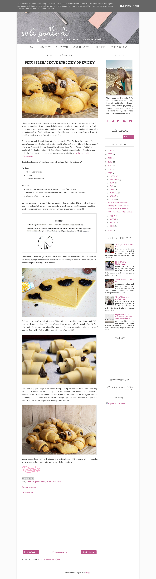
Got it (136, 6)
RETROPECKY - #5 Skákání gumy (122, 263)
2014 (110, 230)
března (113, 219)
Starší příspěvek (89, 552)
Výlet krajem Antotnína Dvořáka (119, 205)
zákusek (59, 482)
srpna (113, 190)
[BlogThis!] (25, 478)
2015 (110, 173)
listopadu (114, 180)
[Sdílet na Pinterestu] (32, 478)
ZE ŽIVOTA (45, 47)
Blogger (88, 573)
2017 (110, 165)
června (113, 196)
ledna (112, 226)
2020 (110, 154)
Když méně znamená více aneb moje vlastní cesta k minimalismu (123, 317)
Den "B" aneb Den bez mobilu (118, 202)
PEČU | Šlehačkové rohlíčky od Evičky (121, 212)
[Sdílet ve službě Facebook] (30, 478)
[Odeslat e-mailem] (23, 478)
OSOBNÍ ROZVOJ (82, 47)
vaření (54, 482)
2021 (110, 150)
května (113, 200)
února (113, 223)
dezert (29, 482)
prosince (114, 176)
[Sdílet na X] (28, 478)
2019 (110, 158)
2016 (110, 169)
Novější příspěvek (30, 552)
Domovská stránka (60, 552)
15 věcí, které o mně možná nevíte (122, 298)
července (114, 193)
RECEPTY (101, 47)
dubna (113, 216)
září (112, 186)
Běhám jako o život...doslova (118, 209)
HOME (32, 47)
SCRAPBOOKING (119, 47)
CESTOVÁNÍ (62, 47)
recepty (43, 482)
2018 (110, 162)
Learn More (125, 6)
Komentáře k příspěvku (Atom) (50, 559)
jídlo (33, 482)
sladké (48, 482)
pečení (37, 482)
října (112, 183)
